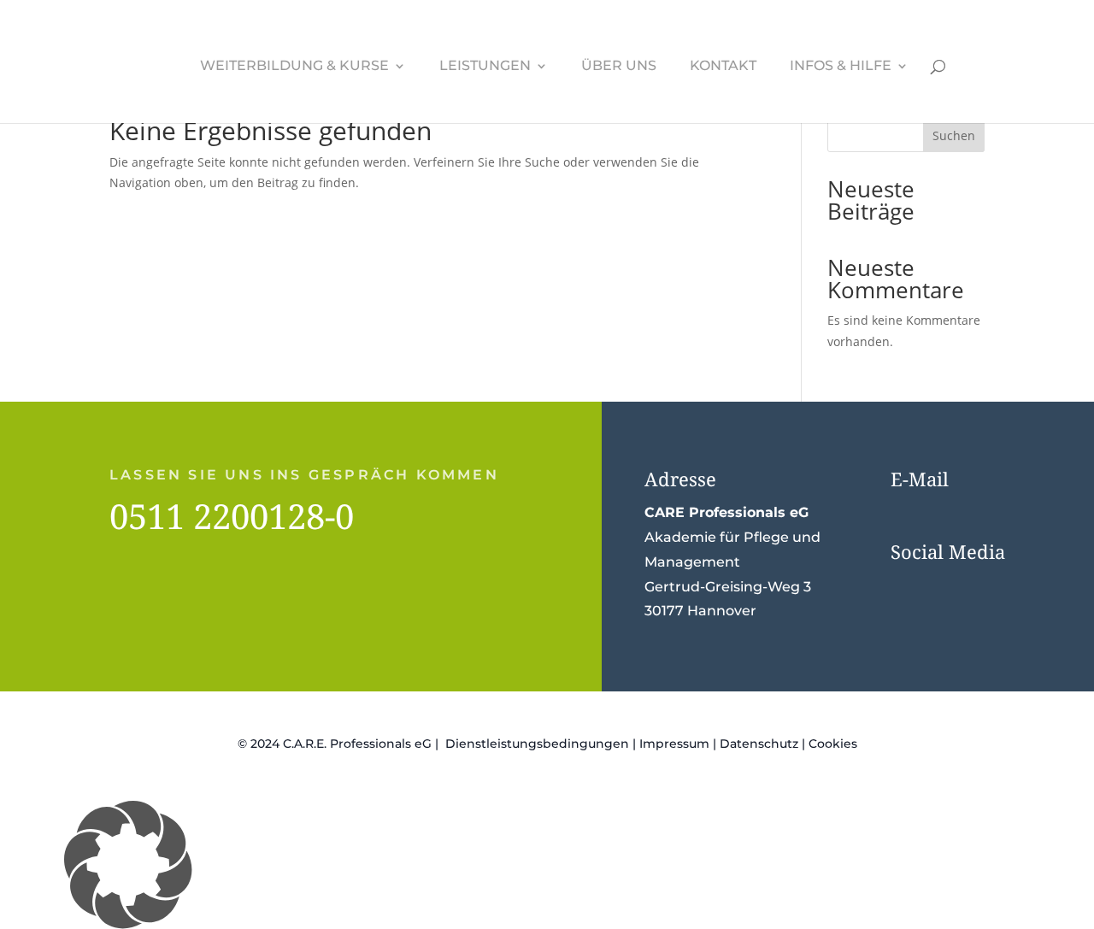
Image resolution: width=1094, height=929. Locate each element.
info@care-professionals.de (985, 512)
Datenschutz (759, 743)
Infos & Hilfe (840, 66)
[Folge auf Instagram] (942, 587)
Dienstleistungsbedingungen (537, 743)
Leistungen (485, 66)
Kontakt (723, 66)
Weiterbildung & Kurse (294, 66)
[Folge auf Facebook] (907, 587)
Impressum (674, 743)
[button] (547, 865)
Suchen (953, 135)
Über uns (618, 66)
